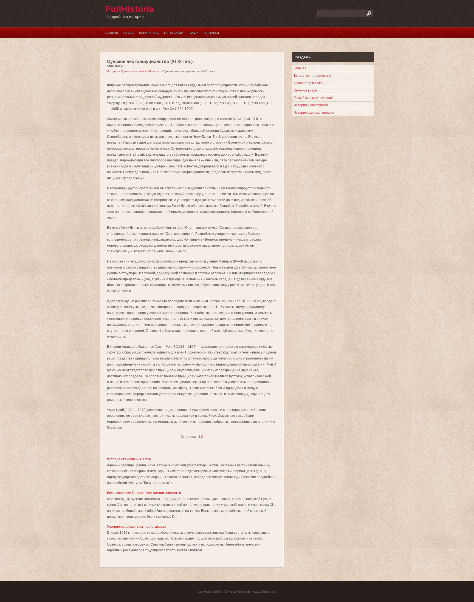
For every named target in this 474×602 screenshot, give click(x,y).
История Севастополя (311, 105)
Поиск (193, 32)
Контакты (211, 32)
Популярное (149, 32)
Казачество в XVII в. (309, 83)
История (112, 71)
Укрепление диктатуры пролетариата (136, 527)
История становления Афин (129, 459)
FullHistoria (129, 9)
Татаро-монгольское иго (312, 76)
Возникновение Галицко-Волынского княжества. (144, 493)
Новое (128, 32)
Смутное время (306, 90)
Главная (111, 32)
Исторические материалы (314, 113)
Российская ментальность (314, 98)
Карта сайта (173, 32)
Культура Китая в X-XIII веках (140, 71)
